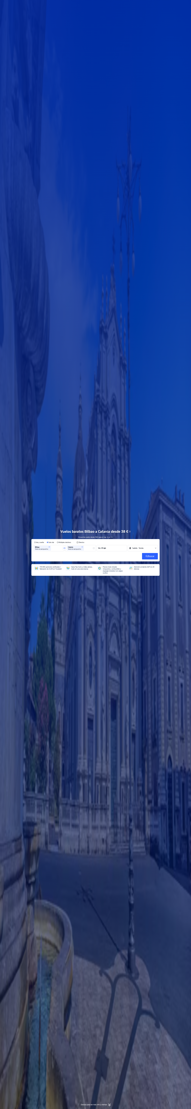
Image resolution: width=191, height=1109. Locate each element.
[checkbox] (80, 542)
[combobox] (52, 548)
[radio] (39, 542)
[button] (172, 4)
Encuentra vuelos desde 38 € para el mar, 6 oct (94, 537)
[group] (48, 548)
